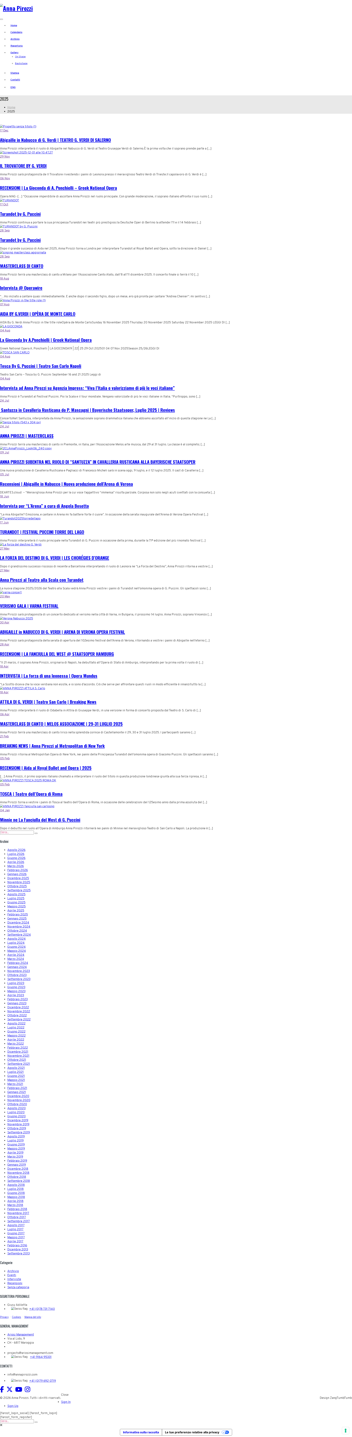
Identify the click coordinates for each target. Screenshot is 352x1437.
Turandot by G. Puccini (20, 213)
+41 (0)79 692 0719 (42, 1381)
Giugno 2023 (16, 987)
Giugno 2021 (16, 1076)
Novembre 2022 (18, 1012)
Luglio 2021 (15, 1072)
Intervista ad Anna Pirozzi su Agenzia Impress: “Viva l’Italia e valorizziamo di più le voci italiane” (87, 387)
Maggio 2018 (16, 1197)
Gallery (14, 52)
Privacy (4, 1317)
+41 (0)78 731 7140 (42, 1309)
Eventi (11, 1275)
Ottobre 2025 (17, 887)
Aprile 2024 (15, 955)
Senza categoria (18, 1287)
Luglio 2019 (15, 1141)
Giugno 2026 (16, 858)
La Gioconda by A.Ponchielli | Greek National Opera (46, 339)
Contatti (15, 79)
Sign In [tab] (66, 1402)
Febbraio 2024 (17, 963)
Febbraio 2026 (17, 870)
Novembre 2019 (18, 1125)
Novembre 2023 (18, 971)
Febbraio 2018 (17, 1209)
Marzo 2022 (15, 1044)
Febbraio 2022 (17, 1048)
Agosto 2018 (16, 1185)
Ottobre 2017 (16, 1217)
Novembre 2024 (18, 927)
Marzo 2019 (15, 1157)
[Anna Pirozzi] (16, 8)
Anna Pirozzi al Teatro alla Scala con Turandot (41, 579)
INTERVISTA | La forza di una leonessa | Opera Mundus (48, 675)
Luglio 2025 (15, 899)
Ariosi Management (20, 1335)
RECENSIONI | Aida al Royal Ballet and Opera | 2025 (45, 767)
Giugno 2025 (16, 903)
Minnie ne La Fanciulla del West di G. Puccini (40, 819)
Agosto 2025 (16, 895)
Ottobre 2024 (17, 931)
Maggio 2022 (16, 1036)
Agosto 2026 (16, 850)
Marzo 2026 (15, 866)
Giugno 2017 (16, 1234)
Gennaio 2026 (17, 874)
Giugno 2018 (16, 1193)
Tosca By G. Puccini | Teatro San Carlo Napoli (40, 365)
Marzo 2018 (15, 1205)
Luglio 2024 (16, 943)
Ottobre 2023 (17, 975)
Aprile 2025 (15, 911)
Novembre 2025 (18, 882)
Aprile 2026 (15, 862)
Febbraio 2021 (17, 1088)
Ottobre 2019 (16, 1129)
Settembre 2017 (18, 1221)
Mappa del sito (32, 1317)
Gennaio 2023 (16, 1004)
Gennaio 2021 (16, 1092)
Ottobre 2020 (17, 1104)
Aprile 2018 (15, 1201)
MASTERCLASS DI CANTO (21, 265)
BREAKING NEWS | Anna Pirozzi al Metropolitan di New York (52, 745)
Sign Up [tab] (12, 1406)
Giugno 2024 (16, 947)
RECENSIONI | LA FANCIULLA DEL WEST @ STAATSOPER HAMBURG (57, 653)
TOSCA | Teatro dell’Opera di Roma (31, 793)
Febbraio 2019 (17, 1161)
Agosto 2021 (16, 1068)
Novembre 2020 (18, 1100)
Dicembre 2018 (17, 1169)
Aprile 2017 (15, 1242)
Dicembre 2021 (17, 1052)
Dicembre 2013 (17, 1250)
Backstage (21, 63)
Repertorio (16, 46)
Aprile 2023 (15, 995)
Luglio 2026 (15, 854)
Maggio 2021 (16, 1080)
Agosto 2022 (16, 1024)
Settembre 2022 (19, 1020)
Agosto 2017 (16, 1225)
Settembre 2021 (18, 1064)
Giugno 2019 (16, 1145)
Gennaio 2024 (17, 967)
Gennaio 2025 (17, 919)
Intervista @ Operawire (21, 287)
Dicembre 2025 (18, 878)
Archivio (15, 39)
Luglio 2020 (16, 1112)
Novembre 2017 (18, 1213)
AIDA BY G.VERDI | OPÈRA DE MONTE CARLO (37, 313)
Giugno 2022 (16, 1032)
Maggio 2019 (16, 1149)
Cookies (16, 1317)
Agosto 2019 (16, 1137)
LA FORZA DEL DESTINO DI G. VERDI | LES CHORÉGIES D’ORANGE (54, 557)
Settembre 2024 (19, 935)
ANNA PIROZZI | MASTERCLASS (27, 435)
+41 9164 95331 (41, 1357)
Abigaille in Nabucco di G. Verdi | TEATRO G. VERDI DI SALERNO (55, 139)
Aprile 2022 (15, 1040)
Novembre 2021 (18, 1056)
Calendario (16, 32)
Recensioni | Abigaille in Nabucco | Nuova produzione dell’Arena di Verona (66, 483)
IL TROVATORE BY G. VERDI (23, 165)
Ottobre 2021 (16, 1060)
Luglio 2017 (15, 1230)
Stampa (14, 73)
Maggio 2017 (16, 1238)
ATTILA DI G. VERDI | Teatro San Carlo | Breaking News (48, 701)
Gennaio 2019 (16, 1165)
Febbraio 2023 (17, 999)
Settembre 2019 (18, 1133)
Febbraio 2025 (17, 915)
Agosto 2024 (16, 939)
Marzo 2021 (15, 1084)
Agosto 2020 (16, 1108)
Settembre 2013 (18, 1254)
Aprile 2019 (15, 1153)
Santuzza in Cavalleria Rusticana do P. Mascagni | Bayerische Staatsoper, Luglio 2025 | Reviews (87, 409)
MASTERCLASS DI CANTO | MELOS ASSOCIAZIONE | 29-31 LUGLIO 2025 (61, 723)
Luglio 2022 (15, 1028)
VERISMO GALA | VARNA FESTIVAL (29, 605)
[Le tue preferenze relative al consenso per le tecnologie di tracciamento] (345, 1430)
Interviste (14, 1279)
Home (13, 25)
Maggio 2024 (16, 951)
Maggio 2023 (16, 991)
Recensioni (14, 1283)
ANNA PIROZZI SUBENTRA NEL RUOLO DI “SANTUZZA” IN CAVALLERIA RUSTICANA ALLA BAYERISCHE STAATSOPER (97, 461)
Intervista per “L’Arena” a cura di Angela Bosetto (44, 505)
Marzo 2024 (15, 959)
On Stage (20, 56)
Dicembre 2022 (18, 1008)
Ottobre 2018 (16, 1177)
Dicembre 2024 (18, 923)
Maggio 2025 (16, 907)
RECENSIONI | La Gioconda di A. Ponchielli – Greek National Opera (58, 187)
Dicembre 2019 (17, 1121)
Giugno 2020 (16, 1117)
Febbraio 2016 (17, 1246)
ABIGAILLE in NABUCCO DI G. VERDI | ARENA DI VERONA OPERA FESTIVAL (62, 631)
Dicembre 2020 (18, 1096)
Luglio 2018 (15, 1189)
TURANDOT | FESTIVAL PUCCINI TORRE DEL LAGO (42, 531)
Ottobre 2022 (17, 1016)
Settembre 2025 (19, 891)
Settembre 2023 (18, 979)
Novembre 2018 (18, 1173)
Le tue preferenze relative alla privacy (192, 1432)
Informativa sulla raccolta (141, 1432)
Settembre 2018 (18, 1181)
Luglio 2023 (15, 983)
